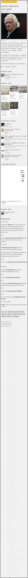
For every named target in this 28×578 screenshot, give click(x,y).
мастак (3, 9)
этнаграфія (16, 316)
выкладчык (8, 9)
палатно (9, 314)
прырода (3, 316)
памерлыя (15, 314)
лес (6, 311)
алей (3, 311)
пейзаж (19, 314)
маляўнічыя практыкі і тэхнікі (16, 311)
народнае (4, 314)
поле (24, 314)
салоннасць (9, 316)
